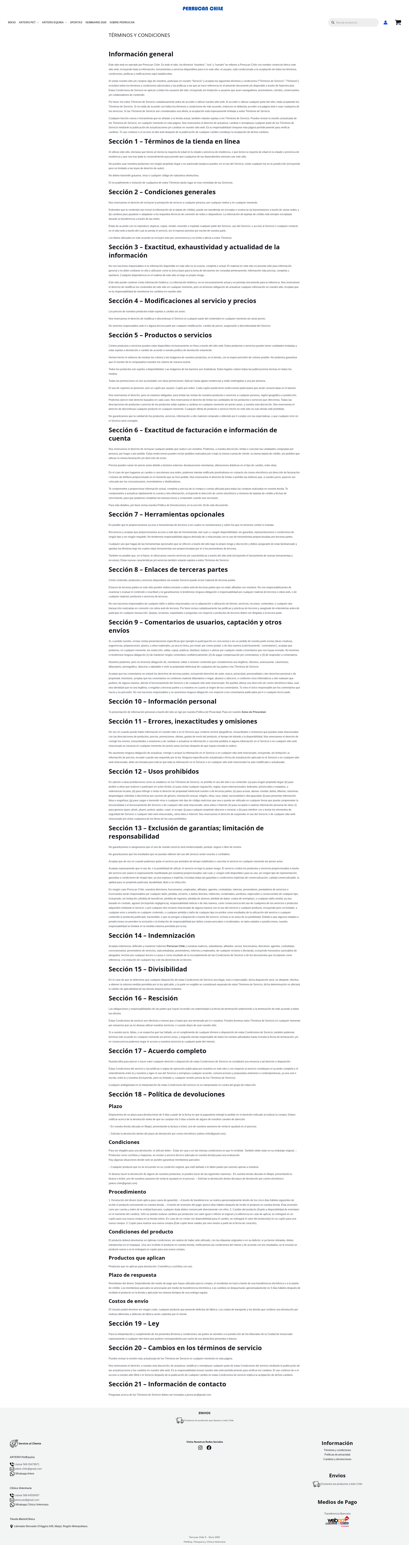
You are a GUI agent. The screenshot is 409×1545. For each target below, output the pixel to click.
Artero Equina (53, 22)
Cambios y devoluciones (337, 1459)
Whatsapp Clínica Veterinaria (31, 1504)
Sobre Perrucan (122, 22)
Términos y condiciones (337, 1450)
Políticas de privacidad (337, 1454)
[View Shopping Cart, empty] (398, 22)
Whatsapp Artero (24, 1473)
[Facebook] (209, 1447)
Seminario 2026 (95, 22)
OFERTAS (76, 22)
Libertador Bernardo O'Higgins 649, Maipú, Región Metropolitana (50, 1526)
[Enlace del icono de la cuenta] (385, 22)
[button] (37, 22)
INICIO (12, 22)
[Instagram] (200, 1447)
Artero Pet (27, 22)
